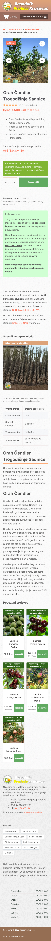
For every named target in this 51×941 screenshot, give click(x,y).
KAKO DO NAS (20, 323)
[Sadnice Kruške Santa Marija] (37, 678)
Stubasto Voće (11, 842)
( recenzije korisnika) (28, 105)
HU (22, 936)
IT (9, 936)
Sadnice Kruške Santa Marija (37, 697)
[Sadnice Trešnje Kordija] (37, 625)
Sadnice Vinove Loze (14, 836)
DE (12, 936)
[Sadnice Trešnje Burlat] (14, 678)
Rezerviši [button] (19, 654)
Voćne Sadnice (10, 204)
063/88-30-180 (13, 150)
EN (4, 936)
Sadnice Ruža (35, 836)
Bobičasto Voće (12, 847)
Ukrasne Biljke (30, 847)
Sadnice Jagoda (30, 842)
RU (7, 936)
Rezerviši (33, 182)
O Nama (9, 853)
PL (17, 936)
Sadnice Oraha (21, 202)
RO (14, 936)
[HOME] (4, 29)
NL (20, 936)
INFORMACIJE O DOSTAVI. (26, 310)
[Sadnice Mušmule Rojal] (14, 732)
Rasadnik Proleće (27, 930)
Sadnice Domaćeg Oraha (14, 644)
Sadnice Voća (35, 202)
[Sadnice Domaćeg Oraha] (14, 625)
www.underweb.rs (33, 812)
